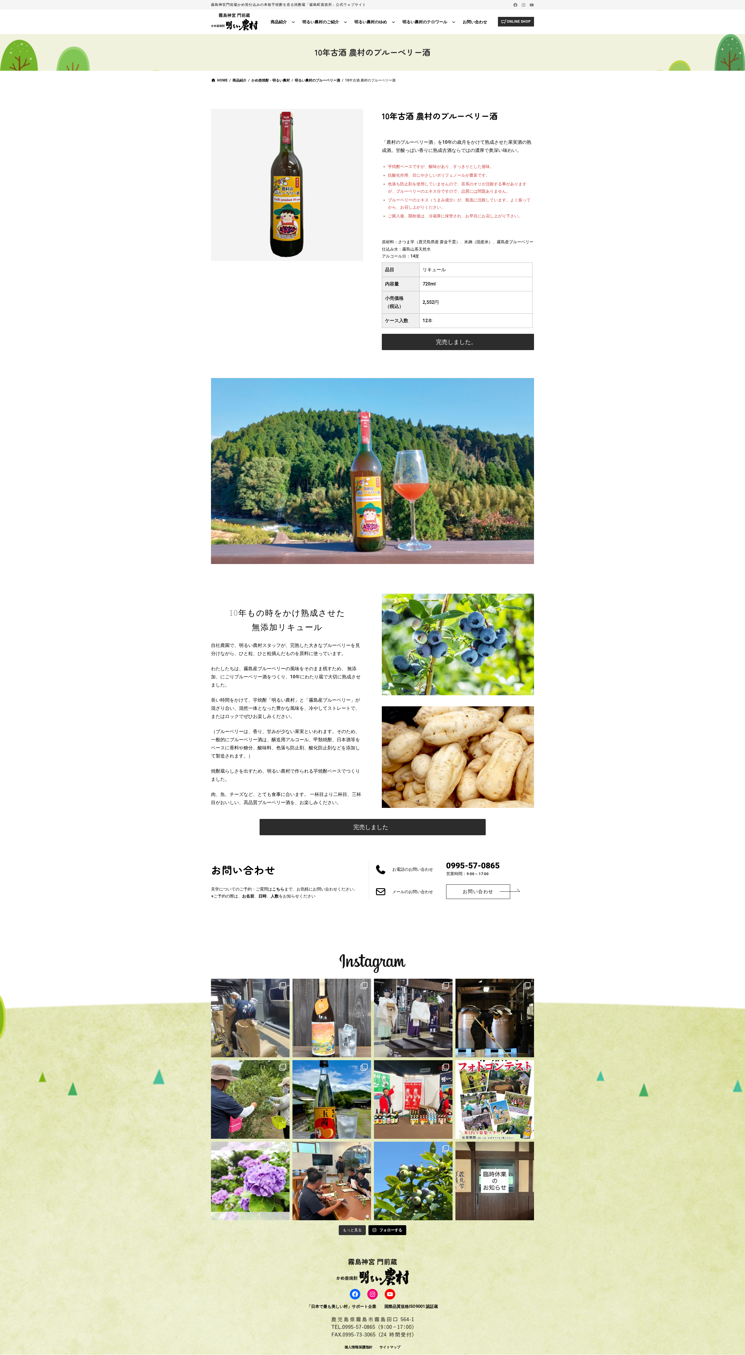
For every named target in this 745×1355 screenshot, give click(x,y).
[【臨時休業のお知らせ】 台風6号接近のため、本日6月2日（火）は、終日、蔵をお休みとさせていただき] (494, 1181)
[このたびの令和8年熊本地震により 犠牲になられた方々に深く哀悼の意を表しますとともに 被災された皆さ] (494, 1018)
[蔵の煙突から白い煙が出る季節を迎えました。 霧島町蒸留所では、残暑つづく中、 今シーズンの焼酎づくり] (250, 1018)
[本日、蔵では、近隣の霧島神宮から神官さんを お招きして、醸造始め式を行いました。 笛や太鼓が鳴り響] (413, 1018)
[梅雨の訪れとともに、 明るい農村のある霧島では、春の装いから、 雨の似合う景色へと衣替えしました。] (250, 1181)
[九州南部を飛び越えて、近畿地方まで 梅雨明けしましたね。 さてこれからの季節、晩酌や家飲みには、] (331, 1099)
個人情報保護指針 (358, 1347)
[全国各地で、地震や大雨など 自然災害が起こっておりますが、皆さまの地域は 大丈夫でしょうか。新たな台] (413, 1099)
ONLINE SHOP (519, 21)
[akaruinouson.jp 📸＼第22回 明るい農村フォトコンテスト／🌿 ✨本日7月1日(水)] (494, 1099)
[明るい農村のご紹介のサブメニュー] (345, 22)
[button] (458, 342)
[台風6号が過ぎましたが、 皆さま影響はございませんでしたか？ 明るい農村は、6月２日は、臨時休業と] (413, 1181)
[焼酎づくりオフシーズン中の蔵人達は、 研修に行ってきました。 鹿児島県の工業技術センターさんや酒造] (331, 1181)
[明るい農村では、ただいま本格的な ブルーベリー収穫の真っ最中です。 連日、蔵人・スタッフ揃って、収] (250, 1099)
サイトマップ (389, 1347)
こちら (278, 889)
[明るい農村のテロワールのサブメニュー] (453, 22)
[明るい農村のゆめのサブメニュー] (393, 22)
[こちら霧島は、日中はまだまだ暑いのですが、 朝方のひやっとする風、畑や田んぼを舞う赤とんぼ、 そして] (331, 1018)
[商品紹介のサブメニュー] (293, 22)
